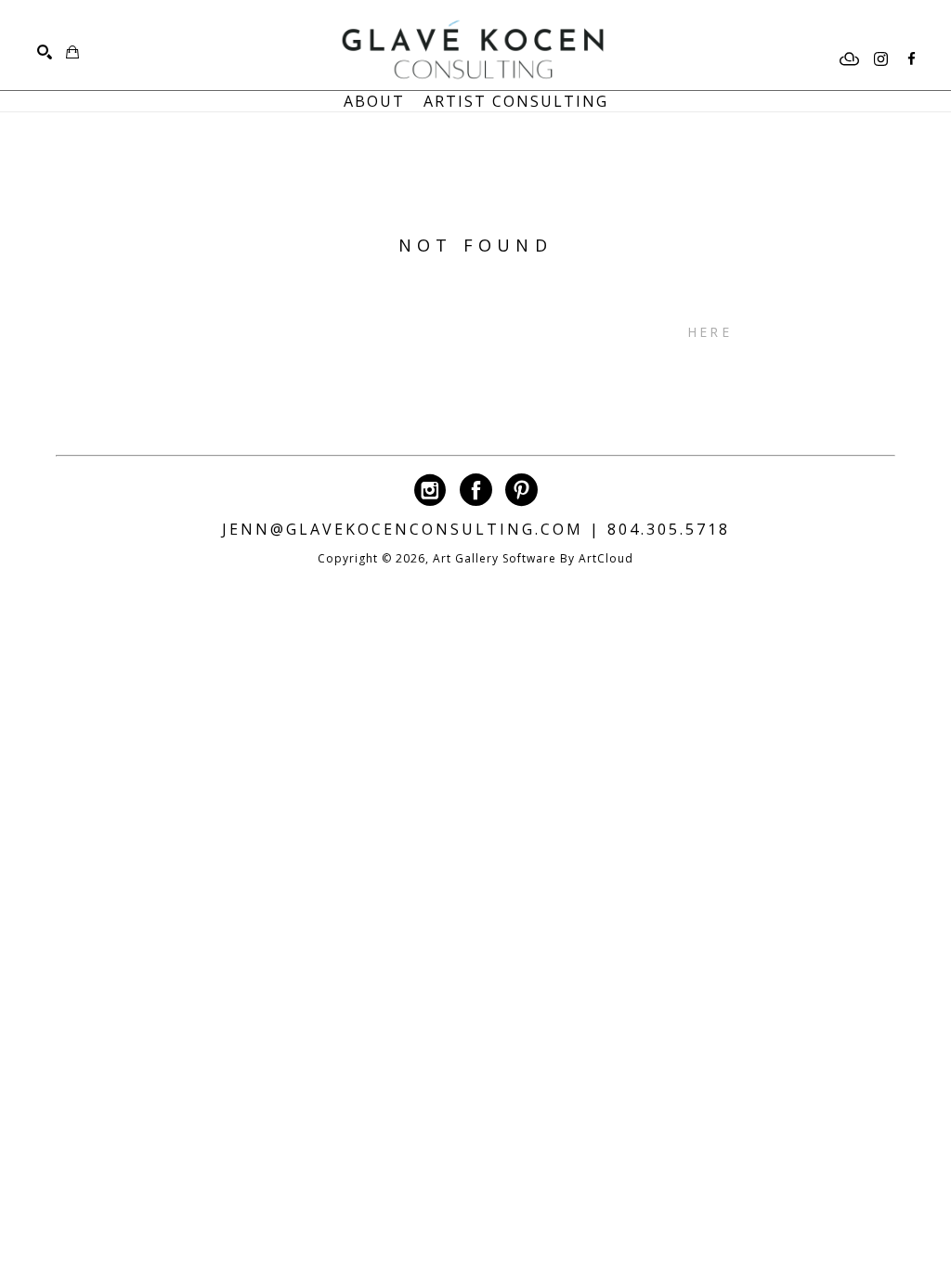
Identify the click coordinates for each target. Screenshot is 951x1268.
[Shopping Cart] (72, 52)
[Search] (44, 52)
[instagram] (880, 59)
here (709, 332)
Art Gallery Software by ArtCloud (533, 558)
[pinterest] (521, 489)
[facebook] (911, 59)
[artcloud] (850, 59)
